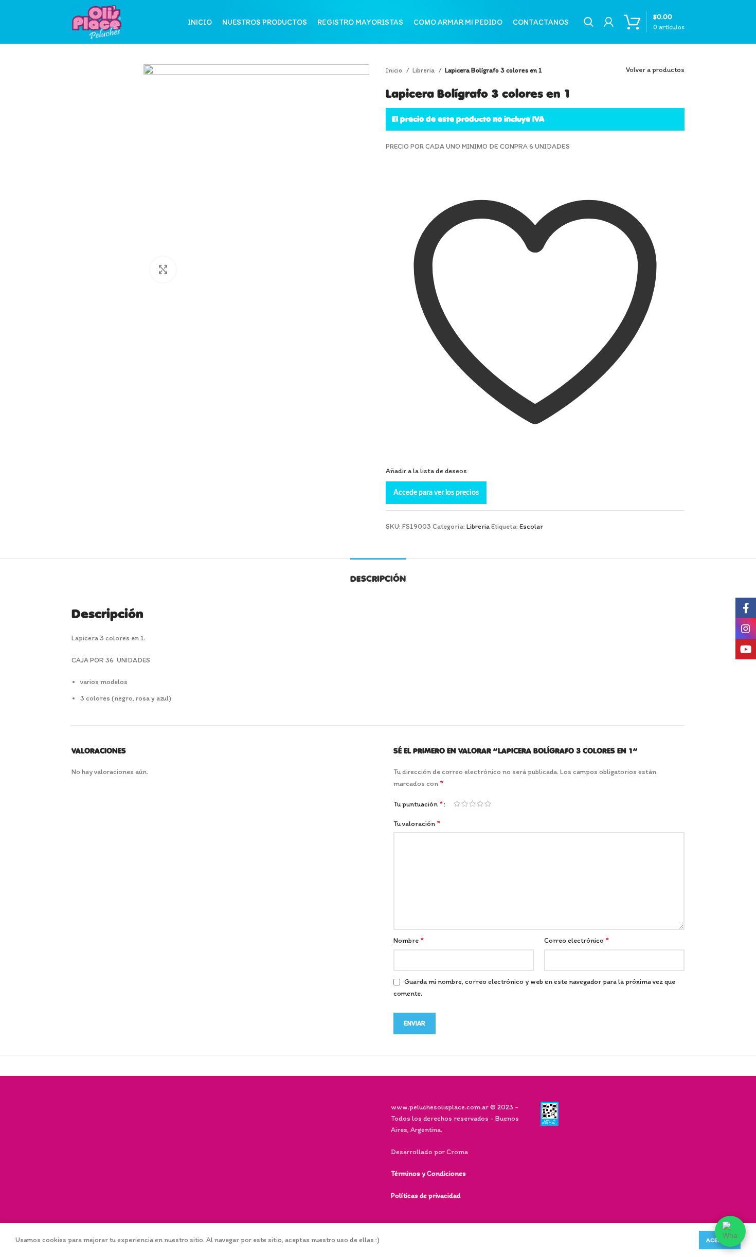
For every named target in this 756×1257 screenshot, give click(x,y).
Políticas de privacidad (425, 1195)
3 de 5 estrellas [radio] (472, 803)
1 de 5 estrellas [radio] (457, 803)
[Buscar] (589, 22)
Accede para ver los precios (436, 492)
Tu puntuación (418, 804)
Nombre (408, 940)
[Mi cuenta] (609, 22)
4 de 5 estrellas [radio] (480, 803)
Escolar (531, 526)
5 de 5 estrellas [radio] (488, 803)
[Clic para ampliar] (163, 269)
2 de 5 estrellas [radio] (465, 803)
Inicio (395, 70)
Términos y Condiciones (428, 1173)
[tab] (378, 573)
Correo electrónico (576, 940)
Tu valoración (416, 823)
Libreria (424, 70)
